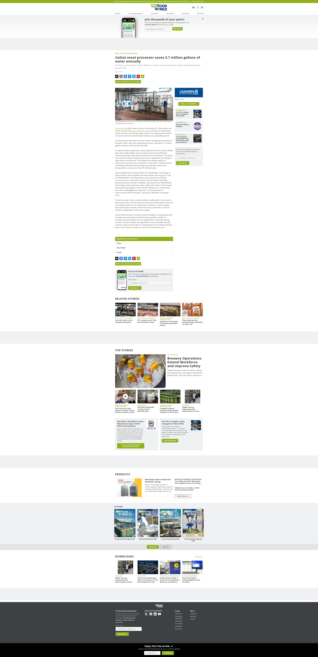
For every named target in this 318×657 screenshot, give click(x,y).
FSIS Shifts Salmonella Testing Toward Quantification (145, 409)
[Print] (116, 76)
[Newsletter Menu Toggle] (193, 7)
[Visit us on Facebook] (150, 614)
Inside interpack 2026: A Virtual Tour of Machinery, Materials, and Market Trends (170, 580)
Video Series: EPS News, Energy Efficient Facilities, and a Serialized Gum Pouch (124, 410)
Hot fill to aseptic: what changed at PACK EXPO (182, 114)
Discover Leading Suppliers (182, 125)
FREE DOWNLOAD (170, 441)
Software (185, 405)
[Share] (125, 76)
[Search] (197, 7)
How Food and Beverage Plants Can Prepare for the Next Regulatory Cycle (147, 580)
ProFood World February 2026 (193, 540)
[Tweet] (134, 76)
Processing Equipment (190, 576)
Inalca (119, 243)
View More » (199, 557)
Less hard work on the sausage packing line (123, 321)
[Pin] (138, 76)
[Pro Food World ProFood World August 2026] (124, 523)
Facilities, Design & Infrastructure (166, 318)
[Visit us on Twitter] (146, 614)
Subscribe (153, 547)
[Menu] (202, 7)
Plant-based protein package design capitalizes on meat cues (192, 322)
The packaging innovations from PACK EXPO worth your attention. (182, 139)
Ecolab (147, 131)
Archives (165, 547)
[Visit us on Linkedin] (155, 614)
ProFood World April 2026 (170, 539)
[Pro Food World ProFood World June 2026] (147, 523)
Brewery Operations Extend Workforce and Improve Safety (184, 362)
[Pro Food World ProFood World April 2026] (170, 523)
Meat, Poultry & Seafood (126, 53)
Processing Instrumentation (170, 576)
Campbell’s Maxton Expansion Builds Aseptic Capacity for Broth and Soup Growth (169, 410)
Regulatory (141, 405)
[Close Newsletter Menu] (203, 19)
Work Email (132, 279)
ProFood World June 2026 (148, 539)
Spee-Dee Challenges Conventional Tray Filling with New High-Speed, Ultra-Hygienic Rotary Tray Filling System (188, 481)
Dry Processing (172, 355)
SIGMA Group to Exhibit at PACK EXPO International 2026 (187, 489)
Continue (168, 653)
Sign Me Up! (177, 29)
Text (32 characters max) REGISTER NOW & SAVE (131, 446)
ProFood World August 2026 (125, 539)
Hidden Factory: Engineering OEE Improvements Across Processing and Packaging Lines (192, 409)
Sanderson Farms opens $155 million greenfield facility (169, 323)
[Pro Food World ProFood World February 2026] (193, 523)
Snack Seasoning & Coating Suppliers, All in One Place (191, 580)
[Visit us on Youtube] (159, 614)
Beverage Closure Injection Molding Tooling (158, 480)
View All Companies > (189, 104)
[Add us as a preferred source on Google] (142, 76)
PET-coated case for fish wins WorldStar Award (146, 321)
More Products (183, 496)
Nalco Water (137, 131)
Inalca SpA (119, 128)
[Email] (121, 76)
